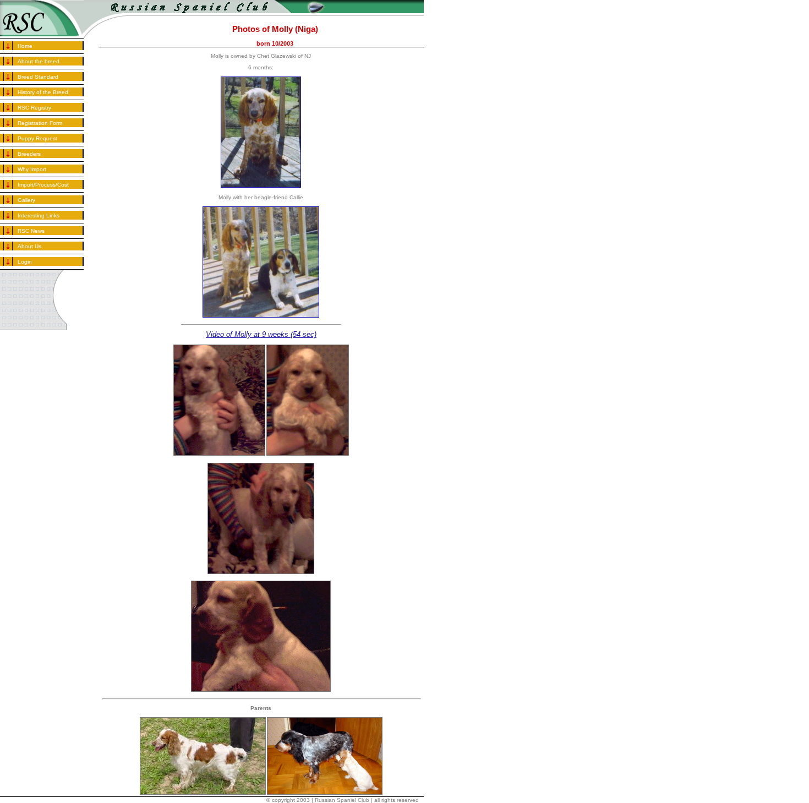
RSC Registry (34, 108)
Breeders (29, 154)
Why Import (32, 169)
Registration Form (40, 123)
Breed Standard (38, 77)
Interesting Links (38, 215)
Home (25, 46)
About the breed (38, 61)
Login (25, 262)
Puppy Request (37, 138)
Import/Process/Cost (43, 185)
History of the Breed (43, 92)
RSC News (31, 231)
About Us (29, 246)
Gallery (26, 200)
